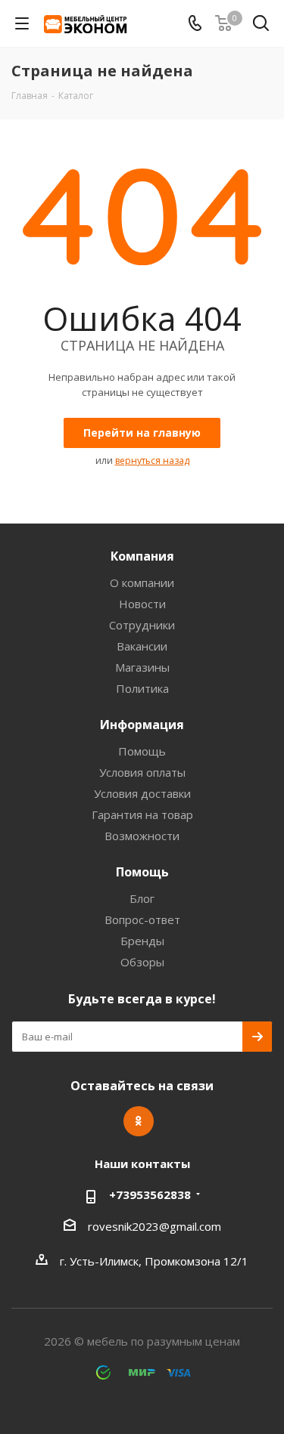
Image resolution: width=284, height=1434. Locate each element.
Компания (142, 556)
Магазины (142, 667)
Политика (142, 688)
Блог (142, 898)
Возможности (142, 835)
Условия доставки (142, 793)
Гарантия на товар (142, 814)
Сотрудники (142, 624)
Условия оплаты (142, 772)
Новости (142, 603)
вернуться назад (152, 460)
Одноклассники (138, 1121)
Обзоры (142, 961)
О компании (142, 582)
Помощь (142, 751)
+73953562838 (150, 1194)
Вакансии (142, 646)
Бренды (142, 940)
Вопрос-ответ (142, 919)
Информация (142, 724)
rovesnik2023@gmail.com (154, 1226)
